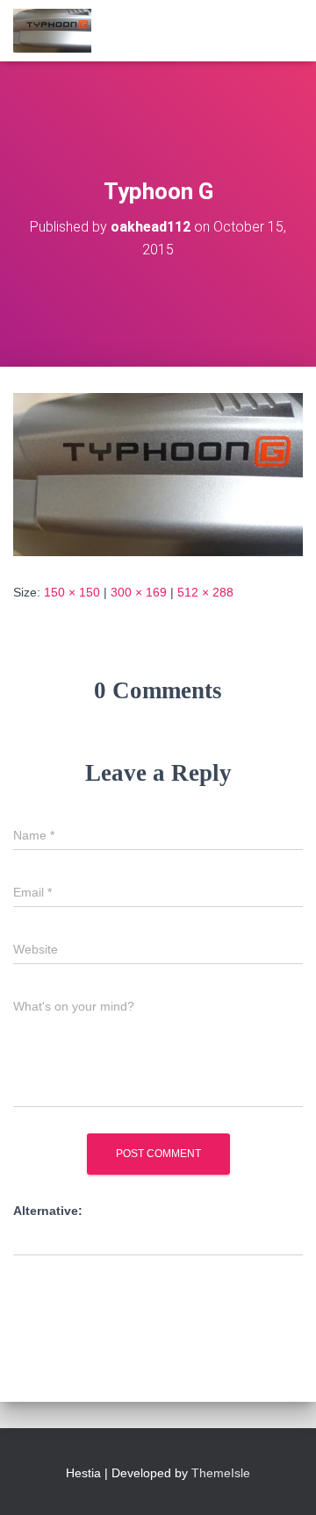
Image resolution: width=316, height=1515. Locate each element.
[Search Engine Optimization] (58, 31)
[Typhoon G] (158, 474)
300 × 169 (139, 592)
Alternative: (48, 1211)
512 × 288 (205, 592)
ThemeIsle (220, 1473)
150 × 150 (72, 592)
